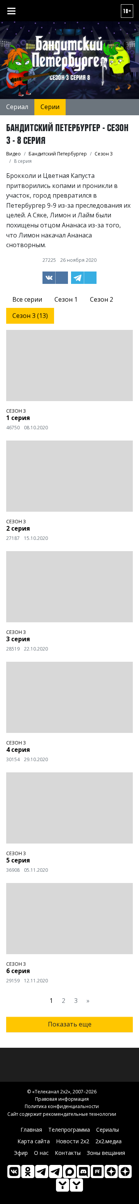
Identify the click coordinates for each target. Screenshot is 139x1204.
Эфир (21, 1152)
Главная (31, 1129)
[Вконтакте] (13, 1171)
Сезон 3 (16, 411)
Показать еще (70, 1024)
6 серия (18, 971)
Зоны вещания (106, 1152)
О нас (41, 1152)
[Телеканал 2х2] (41, 1171)
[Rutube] (97, 1171)
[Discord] (83, 1171)
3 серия (18, 639)
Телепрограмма (69, 1129)
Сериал (17, 106)
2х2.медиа (108, 1141)
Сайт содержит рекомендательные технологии (61, 1114)
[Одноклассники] (27, 1171)
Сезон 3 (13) (30, 315)
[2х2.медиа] (125, 1171)
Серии (50, 106)
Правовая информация (62, 1099)
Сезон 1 (66, 299)
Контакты (68, 1152)
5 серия (18, 860)
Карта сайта (33, 1141)
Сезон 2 (101, 299)
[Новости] (76, 1185)
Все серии (27, 299)
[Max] (69, 1171)
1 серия (18, 418)
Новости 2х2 (72, 1141)
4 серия (18, 749)
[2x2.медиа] (55, 1171)
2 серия (18, 528)
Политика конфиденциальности (62, 1106)
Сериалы (107, 1129)
